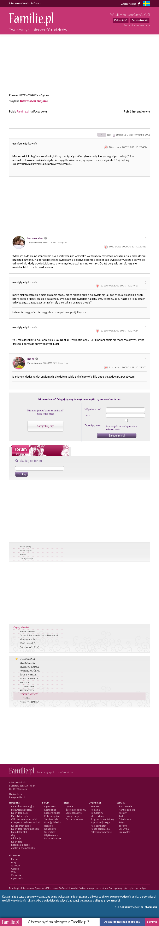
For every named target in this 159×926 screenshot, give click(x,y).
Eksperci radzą (52, 812)
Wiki (13, 872)
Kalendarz (16, 841)
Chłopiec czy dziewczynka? (25, 822)
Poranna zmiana (27, 631)
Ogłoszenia (50, 806)
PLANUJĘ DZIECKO (30, 678)
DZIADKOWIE (27, 686)
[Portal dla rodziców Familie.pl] (31, 24)
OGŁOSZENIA (27, 659)
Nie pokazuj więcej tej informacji (135, 907)
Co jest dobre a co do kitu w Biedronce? (39, 635)
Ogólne (44, 95)
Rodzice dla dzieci (20, 844)
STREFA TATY (27, 690)
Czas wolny (124, 832)
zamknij (152, 922)
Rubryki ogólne (52, 816)
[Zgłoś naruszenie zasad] (105, 147)
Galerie (15, 868)
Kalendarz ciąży (19, 812)
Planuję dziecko (52, 822)
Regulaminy (97, 812)
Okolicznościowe (74, 819)
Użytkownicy (51, 835)
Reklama (95, 809)
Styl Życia (124, 828)
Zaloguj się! (120, 20)
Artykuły (15, 865)
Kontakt (95, 806)
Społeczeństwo (74, 812)
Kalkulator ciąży (19, 816)
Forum (13, 95)
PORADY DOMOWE (30, 702)
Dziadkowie (50, 828)
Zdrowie (123, 825)
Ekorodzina (50, 809)
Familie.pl (23, 111)
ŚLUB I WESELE (28, 674)
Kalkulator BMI (19, 832)
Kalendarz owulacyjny (23, 806)
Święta (122, 822)
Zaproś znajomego (100, 822)
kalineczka (35, 238)
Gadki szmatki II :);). (30, 647)
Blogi (14, 862)
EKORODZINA (27, 663)
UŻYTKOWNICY (28, 95)
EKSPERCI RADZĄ (29, 666)
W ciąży (123, 812)
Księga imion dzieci (21, 825)
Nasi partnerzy (98, 825)
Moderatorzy (98, 816)
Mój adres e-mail (92, 409)
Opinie (69, 806)
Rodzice (48, 825)
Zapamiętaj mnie (92, 425)
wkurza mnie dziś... (29, 639)
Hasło (87, 415)
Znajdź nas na (128, 3)
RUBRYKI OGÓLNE (30, 670)
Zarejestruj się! (45, 426)
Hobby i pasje (73, 816)
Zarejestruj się (139, 20)
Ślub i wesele (51, 819)
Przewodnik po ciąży (21, 809)
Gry (13, 835)
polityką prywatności (106, 900)
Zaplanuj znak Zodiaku (23, 847)
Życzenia (16, 875)
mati (30, 359)
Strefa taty (49, 832)
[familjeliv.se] (146, 4)
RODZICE (25, 682)
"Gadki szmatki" (27, 643)
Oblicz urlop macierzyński (24, 819)
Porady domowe (52, 838)
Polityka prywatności (101, 832)
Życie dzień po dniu (76, 809)
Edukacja (16, 838)
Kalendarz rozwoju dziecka (25, 828)
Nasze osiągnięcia (100, 828)
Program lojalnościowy (102, 819)
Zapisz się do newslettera (137, 25)
